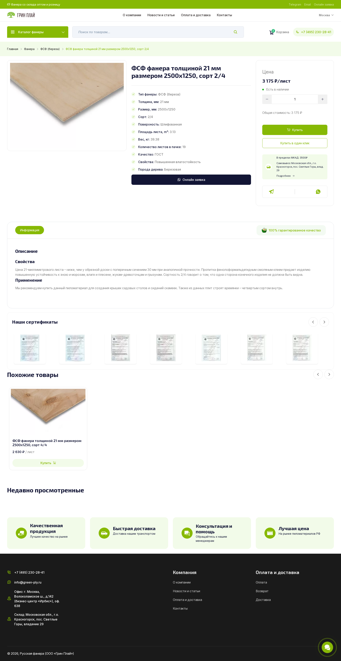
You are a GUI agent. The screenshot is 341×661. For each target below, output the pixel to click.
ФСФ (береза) (50, 49)
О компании (132, 15)
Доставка (263, 600)
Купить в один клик (294, 143)
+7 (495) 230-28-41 (316, 32)
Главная (12, 49)
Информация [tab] (29, 230)
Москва (324, 15)
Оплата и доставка (196, 15)
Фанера (29, 49)
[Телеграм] (271, 192)
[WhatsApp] (318, 192)
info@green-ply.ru (27, 582)
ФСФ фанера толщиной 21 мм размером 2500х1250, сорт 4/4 (47, 443)
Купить (297, 130)
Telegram (295, 4)
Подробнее (283, 175)
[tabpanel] (170, 269)
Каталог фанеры (31, 32)
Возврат (262, 591)
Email (307, 4)
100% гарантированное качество (295, 230)
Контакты (224, 15)
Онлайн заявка (324, 4)
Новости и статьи (161, 15)
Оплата (261, 582)
